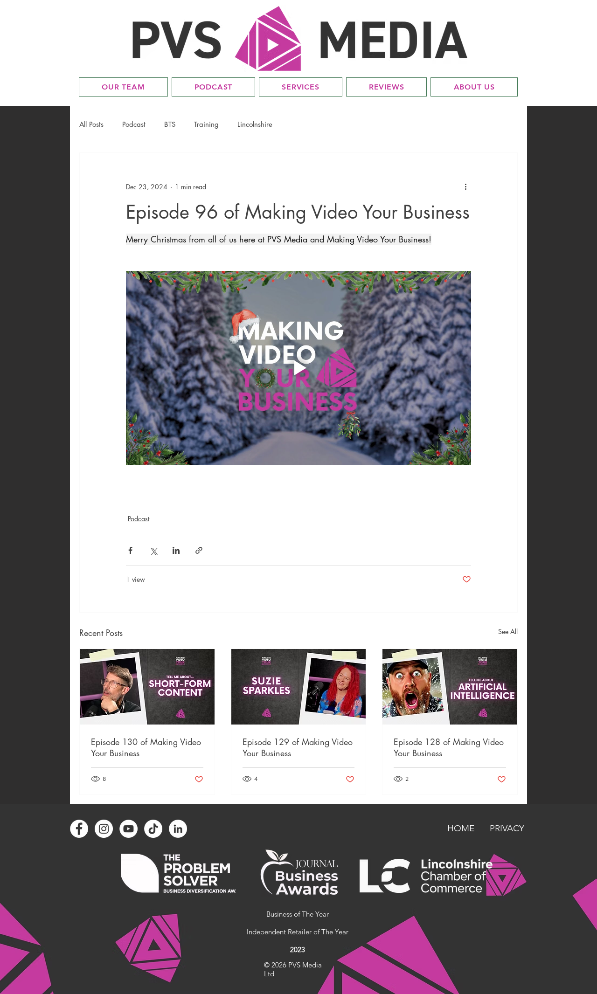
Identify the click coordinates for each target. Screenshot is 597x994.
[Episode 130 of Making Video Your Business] (147, 687)
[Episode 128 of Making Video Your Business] (449, 687)
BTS (169, 124)
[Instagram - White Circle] (104, 829)
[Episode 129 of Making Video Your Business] (298, 687)
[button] (300, 87)
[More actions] (465, 186)
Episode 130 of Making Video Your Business (146, 747)
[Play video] (298, 368)
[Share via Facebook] (130, 550)
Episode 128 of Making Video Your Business (449, 747)
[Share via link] (198, 550)
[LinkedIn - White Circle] (178, 829)
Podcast (134, 124)
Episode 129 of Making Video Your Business (298, 747)
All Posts (91, 124)
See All (508, 631)
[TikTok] (153, 829)
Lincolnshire (254, 124)
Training (206, 124)
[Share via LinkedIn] (176, 550)
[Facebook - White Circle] (79, 829)
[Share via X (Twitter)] (153, 550)
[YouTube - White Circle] (128, 829)
